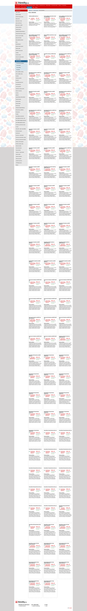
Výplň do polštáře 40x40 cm (33, 16)
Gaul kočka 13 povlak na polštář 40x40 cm (64, 129)
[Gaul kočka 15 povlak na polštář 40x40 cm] (47, 151)
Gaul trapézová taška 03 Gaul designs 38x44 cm (34, 562)
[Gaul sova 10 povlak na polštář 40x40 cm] (32, 339)
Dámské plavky (18, 29)
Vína (33, 7)
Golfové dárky (48, 5)
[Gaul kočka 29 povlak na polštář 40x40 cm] (62, 226)
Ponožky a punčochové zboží (20, 124)
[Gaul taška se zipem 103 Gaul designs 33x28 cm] (32, 546)
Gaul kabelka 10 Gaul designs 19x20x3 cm (49, 412)
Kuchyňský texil (18, 84)
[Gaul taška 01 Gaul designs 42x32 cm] (47, 433)
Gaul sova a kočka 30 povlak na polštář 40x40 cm (64, 336)
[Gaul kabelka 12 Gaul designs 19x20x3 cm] (32, 433)
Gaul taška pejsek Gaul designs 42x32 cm (64, 506)
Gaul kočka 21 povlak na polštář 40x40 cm (34, 186)
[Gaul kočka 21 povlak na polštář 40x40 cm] (32, 188)
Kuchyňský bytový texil (19, 82)
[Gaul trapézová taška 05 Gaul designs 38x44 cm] (62, 565)
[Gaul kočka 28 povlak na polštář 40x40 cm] (47, 226)
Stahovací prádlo (18, 158)
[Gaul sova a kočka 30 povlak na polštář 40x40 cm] (62, 339)
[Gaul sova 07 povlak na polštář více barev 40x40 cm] (32, 320)
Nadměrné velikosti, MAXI (20, 88)
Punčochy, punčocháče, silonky (21, 137)
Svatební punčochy (19, 160)
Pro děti (17, 126)
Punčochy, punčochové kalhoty (21, 139)
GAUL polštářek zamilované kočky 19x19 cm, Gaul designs (65, 35)
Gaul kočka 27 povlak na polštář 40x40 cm (34, 223)
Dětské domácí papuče (19, 46)
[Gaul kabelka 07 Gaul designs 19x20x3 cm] (47, 395)
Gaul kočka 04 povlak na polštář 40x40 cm (64, 73)
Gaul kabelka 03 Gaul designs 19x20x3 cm (34, 374)
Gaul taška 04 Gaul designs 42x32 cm (50, 449)
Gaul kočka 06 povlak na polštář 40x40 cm (49, 92)
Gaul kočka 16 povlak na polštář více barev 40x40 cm (65, 148)
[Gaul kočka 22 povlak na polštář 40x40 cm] (47, 188)
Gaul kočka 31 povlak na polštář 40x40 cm (34, 242)
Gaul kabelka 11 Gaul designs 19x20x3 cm (64, 412)
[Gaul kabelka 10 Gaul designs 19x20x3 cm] (47, 414)
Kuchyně (17, 80)
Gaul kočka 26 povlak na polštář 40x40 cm (64, 205)
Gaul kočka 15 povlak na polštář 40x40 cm (49, 148)
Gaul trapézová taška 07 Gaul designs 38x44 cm (49, 581)
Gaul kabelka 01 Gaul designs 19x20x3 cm (49, 355)
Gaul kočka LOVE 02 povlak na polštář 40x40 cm (64, 242)
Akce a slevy (18, 12)
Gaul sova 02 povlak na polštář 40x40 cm (50, 280)
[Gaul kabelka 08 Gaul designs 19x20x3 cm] (62, 395)
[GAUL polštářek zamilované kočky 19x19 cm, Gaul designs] (62, 38)
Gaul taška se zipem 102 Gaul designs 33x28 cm (64, 525)
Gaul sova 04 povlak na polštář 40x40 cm (35, 299)
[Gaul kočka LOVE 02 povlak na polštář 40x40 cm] (62, 245)
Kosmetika (64, 5)
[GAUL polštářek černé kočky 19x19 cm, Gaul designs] (47, 19)
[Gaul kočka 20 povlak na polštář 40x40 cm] (62, 169)
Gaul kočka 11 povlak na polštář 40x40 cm (34, 129)
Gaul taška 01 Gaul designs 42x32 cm (50, 430)
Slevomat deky (18, 150)
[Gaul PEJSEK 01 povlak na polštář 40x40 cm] (32, 264)
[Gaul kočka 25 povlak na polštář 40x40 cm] (47, 207)
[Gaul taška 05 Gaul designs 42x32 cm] (62, 452)
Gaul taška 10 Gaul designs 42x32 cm (50, 486)
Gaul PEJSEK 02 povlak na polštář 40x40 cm (50, 261)
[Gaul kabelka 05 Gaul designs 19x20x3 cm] (62, 377)
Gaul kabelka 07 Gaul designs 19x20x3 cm (49, 393)
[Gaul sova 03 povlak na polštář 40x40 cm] (62, 282)
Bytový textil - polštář (19, 25)
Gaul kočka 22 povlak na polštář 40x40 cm (49, 186)
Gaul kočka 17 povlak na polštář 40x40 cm (34, 167)
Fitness (37, 5)
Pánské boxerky (18, 99)
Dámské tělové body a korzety (20, 33)
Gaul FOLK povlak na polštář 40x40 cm (50, 54)
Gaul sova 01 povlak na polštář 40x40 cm (35, 280)
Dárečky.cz (16, 1)
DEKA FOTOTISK (18, 37)
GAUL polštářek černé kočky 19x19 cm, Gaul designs (50, 16)
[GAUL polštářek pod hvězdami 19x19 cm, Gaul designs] (62, 19)
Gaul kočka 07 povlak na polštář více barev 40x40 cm (65, 92)
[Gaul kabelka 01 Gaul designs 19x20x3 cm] (47, 358)
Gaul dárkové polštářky (20, 63)
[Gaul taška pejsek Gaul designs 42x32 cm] (62, 508)
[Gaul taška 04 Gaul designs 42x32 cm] (47, 452)
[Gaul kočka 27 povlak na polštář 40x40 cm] (32, 226)
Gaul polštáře (18, 67)
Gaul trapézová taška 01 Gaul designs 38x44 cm (49, 544)
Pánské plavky (18, 101)
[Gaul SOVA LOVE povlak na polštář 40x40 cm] (32, 358)
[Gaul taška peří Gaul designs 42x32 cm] (32, 527)
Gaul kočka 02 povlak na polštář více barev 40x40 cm (35, 73)
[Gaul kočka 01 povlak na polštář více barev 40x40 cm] (62, 57)
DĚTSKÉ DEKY (18, 44)
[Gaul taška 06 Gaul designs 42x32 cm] (32, 471)
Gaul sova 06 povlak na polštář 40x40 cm (65, 299)
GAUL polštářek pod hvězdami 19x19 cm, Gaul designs (65, 16)
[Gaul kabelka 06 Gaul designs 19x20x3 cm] (32, 395)
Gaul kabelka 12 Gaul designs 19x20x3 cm (34, 431)
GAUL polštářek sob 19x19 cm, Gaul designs (50, 35)
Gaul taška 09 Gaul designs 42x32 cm (35, 486)
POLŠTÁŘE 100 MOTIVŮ (20, 116)
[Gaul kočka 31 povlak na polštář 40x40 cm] (32, 245)
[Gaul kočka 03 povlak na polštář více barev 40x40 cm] (47, 76)
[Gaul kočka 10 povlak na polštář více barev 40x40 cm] (62, 113)
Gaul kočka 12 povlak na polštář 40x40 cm (49, 129)
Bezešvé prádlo (18, 14)
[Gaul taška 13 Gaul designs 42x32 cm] (47, 508)
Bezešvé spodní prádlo (19, 16)
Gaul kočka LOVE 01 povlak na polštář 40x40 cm (49, 242)
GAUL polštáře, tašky (19, 73)
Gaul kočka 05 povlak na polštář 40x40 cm (34, 92)
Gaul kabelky (18, 65)
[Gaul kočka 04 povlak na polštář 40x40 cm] (62, 75)
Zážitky (36, 7)
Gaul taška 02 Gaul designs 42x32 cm (65, 430)
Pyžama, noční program (19, 141)
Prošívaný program (19, 131)
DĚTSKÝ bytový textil (19, 50)
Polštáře (17, 114)
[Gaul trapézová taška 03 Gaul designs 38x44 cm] (32, 565)
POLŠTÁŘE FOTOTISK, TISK (20, 118)
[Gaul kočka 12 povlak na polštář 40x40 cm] (47, 132)
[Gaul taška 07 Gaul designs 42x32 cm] (47, 471)
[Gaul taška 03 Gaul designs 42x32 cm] (32, 452)
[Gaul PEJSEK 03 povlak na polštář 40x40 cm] (62, 264)
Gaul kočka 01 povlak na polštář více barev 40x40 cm (65, 54)
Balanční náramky (24, 5)
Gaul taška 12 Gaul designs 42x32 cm (35, 505)
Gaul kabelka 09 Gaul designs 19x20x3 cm (34, 412)
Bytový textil (18, 18)
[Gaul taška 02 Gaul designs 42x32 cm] (62, 433)
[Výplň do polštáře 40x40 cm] (32, 19)
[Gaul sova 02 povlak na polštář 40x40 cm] (47, 282)
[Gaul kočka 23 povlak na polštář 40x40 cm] (62, 188)
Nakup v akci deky (19, 90)
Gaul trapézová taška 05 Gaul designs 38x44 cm (64, 562)
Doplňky (17, 52)
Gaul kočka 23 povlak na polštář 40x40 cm (64, 186)
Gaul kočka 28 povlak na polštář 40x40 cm (49, 223)
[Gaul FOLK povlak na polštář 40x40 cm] (47, 56)
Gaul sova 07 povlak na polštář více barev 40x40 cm (35, 318)
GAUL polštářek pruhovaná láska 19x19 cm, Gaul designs (34, 35)
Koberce (59, 5)
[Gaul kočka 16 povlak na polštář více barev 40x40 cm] (62, 151)
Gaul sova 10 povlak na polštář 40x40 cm (35, 336)
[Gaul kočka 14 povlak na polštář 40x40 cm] (32, 151)
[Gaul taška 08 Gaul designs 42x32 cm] (62, 471)
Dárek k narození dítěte (19, 35)
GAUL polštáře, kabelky (19, 71)
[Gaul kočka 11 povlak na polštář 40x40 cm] (32, 132)
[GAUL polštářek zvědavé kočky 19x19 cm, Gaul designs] (32, 57)
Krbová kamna (17, 7)
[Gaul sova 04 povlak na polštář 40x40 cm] (32, 301)
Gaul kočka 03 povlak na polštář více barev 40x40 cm (50, 73)
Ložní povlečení (18, 86)
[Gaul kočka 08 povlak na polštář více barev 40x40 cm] (32, 113)
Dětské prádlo (18, 48)
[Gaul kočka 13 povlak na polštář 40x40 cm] (62, 132)
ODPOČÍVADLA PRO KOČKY (20, 97)
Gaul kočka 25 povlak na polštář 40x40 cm (49, 205)
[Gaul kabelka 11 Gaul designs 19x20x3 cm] (62, 414)
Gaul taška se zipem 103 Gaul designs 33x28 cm (34, 544)
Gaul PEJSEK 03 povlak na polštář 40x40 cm (65, 261)
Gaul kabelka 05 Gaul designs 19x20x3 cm (64, 374)
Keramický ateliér (54, 5)
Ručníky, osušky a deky (19, 143)
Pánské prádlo (18, 103)
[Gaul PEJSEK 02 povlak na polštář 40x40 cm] (47, 264)
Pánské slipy (18, 105)
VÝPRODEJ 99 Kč (19, 162)
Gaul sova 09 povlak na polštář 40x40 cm (65, 318)
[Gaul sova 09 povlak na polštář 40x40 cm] (62, 320)
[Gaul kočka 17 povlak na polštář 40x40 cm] (32, 169)
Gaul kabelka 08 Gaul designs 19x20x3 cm (64, 393)
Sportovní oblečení (19, 156)
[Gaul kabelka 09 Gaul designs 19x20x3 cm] (32, 414)
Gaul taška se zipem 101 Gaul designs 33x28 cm (49, 525)
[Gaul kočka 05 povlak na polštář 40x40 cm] (32, 94)
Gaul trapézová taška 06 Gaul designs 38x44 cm (34, 581)
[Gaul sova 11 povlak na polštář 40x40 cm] (47, 339)
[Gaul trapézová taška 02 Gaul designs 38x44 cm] (62, 546)
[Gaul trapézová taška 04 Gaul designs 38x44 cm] (47, 565)
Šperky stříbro (23, 7)
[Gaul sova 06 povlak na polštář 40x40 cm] (62, 301)
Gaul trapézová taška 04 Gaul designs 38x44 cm (49, 562)
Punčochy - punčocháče (20, 135)
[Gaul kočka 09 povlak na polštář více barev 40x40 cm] (47, 113)
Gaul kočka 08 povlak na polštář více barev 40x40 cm (35, 111)
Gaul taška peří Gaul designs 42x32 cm (35, 525)
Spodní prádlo (29, 7)
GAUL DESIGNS (18, 61)
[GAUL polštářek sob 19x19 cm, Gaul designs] (47, 38)
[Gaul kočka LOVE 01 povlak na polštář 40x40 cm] (47, 245)
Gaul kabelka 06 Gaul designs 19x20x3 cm (34, 393)
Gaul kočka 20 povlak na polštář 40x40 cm (64, 167)
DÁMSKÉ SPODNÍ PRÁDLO (20, 31)
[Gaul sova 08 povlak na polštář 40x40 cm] (47, 320)
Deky (16, 42)
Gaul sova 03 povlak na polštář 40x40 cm (65, 280)
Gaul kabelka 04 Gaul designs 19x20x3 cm (49, 374)
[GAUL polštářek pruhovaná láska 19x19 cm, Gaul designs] (32, 38)
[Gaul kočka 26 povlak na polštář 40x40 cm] (62, 207)
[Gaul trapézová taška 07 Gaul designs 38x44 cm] (47, 584)
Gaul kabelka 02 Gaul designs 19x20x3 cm (64, 355)
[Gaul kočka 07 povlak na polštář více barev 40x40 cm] (62, 94)
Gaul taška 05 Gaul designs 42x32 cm (65, 449)
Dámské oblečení (18, 27)
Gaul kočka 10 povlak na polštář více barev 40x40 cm (65, 111)
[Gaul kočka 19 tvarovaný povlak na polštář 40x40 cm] (47, 169)
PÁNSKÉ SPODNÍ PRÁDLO (20, 107)
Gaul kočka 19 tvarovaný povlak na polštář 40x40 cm (50, 167)
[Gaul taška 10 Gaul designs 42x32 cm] (47, 489)
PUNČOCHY (18, 133)
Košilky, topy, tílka (18, 78)
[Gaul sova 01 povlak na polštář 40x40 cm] (32, 282)
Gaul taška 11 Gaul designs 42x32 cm (65, 486)
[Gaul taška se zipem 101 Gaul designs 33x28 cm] (47, 527)
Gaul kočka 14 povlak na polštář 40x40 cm (34, 148)
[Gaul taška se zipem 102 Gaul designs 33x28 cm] (62, 527)
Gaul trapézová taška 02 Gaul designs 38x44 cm (64, 544)
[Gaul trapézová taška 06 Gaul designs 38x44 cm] (32, 584)
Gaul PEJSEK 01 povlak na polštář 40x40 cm (34, 261)
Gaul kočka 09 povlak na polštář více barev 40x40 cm (50, 111)
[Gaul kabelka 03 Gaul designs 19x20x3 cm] (32, 377)
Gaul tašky (18, 69)
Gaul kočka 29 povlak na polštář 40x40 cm (64, 223)
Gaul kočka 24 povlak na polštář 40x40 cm (34, 205)
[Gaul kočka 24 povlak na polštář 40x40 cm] (32, 207)
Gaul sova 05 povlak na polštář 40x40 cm (50, 299)
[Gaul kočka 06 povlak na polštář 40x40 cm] (47, 94)
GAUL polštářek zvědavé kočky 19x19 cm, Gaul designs (34, 54)
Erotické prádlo (18, 54)
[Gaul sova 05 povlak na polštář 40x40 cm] (47, 301)
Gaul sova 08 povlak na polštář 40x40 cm (50, 318)
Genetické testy (42, 5)
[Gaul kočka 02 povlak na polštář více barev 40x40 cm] (32, 76)
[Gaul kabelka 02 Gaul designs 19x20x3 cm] (62, 358)
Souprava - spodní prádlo (20, 152)
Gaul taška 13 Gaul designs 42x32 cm (50, 505)
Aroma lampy (17, 5)
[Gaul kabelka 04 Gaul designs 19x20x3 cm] (47, 377)
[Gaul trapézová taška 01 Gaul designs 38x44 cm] (47, 546)
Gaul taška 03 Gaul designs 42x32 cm (35, 449)
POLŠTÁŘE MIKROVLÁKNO (20, 122)
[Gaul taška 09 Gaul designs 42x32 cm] (32, 489)
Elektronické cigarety (31, 5)
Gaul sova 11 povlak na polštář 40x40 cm (50, 336)
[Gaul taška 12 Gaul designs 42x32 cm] (32, 508)
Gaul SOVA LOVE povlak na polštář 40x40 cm (35, 355)
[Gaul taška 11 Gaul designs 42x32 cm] (62, 489)
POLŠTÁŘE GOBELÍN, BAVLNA (21, 120)
